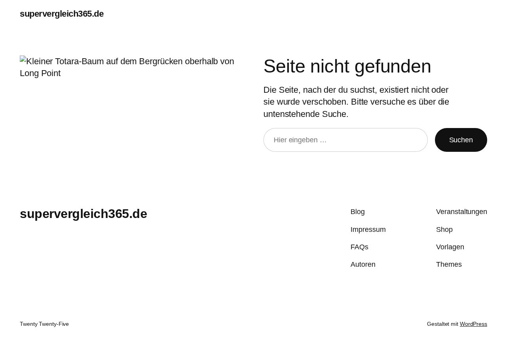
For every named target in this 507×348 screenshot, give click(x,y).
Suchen (461, 140)
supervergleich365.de (61, 14)
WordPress (473, 324)
